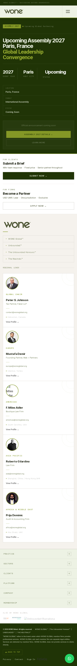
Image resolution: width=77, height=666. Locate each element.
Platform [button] (37, 583)
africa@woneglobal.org (16, 527)
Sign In (31, 659)
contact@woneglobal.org (16, 312)
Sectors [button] (37, 563)
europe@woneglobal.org (16, 366)
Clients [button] (37, 573)
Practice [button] (37, 554)
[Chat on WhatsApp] (69, 658)
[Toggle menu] (67, 11)
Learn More (38, 142)
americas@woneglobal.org (17, 420)
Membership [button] (37, 603)
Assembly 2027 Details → (38, 134)
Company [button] (37, 593)
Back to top (14, 652)
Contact (19, 659)
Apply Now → (38, 206)
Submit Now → (38, 176)
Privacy (7, 659)
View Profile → (12, 322)
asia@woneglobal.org (15, 474)
